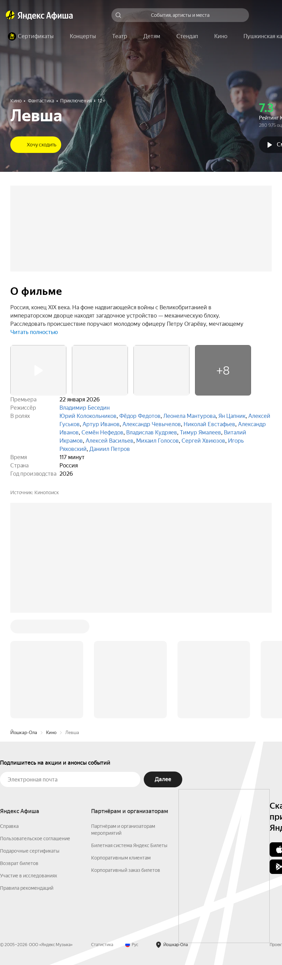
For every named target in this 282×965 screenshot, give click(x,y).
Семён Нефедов (102, 432)
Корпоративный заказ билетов (125, 870)
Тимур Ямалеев (200, 432)
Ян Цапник (232, 416)
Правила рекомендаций (26, 888)
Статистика (102, 944)
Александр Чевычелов (151, 424)
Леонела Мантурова (189, 416)
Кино (51, 732)
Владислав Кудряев (151, 432)
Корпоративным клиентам (121, 858)
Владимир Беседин (84, 407)
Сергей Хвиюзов (203, 440)
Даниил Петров (109, 449)
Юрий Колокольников (88, 416)
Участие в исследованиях (28, 875)
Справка (9, 826)
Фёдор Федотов (140, 416)
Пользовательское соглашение (35, 838)
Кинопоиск (46, 492)
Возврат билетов (19, 863)
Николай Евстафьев (209, 424)
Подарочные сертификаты (29, 851)
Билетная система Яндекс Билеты (129, 845)
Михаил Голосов (157, 440)
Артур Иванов (101, 424)
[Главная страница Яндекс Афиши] (10, 15)
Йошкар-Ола (23, 732)
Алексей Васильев (109, 440)
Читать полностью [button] (34, 332)
